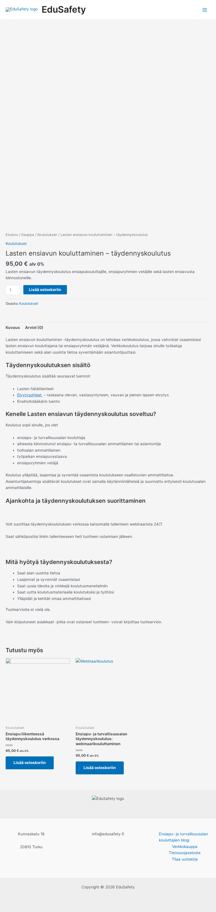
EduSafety (64, 9)
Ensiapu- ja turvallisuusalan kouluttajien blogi (183, 837)
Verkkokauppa (184, 846)
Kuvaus (13, 327)
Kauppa (27, 235)
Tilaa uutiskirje (185, 859)
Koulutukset (47, 235)
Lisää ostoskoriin (45, 289)
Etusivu (12, 235)
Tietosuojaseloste (185, 852)
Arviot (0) (34, 327)
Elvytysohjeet (30, 395)
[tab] (13, 327)
